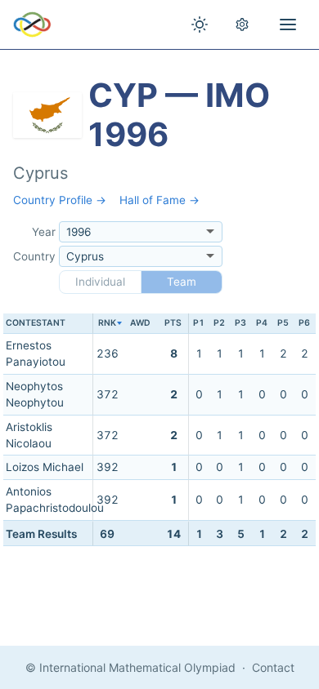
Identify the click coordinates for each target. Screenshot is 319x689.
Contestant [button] (35, 323)
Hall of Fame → (159, 200)
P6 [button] (304, 323)
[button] (107, 323)
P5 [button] (283, 323)
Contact (273, 667)
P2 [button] (219, 323)
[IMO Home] (32, 24)
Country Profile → (59, 200)
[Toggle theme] (199, 24)
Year (44, 231)
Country (34, 256)
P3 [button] (240, 323)
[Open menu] (288, 24)
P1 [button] (198, 323)
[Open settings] (242, 24)
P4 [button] (261, 323)
